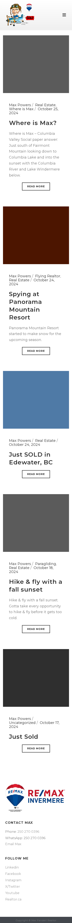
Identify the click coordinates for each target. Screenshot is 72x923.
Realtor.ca (13, 899)
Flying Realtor (47, 276)
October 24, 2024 (24, 444)
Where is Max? (33, 123)
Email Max (13, 844)
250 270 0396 (28, 832)
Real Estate (45, 105)
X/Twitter (12, 886)
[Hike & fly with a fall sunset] (36, 522)
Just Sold (23, 736)
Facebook (13, 874)
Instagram (13, 880)
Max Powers (20, 105)
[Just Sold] (36, 677)
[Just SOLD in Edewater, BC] (36, 399)
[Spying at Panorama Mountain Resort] (36, 235)
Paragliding (45, 564)
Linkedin (12, 867)
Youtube (12, 893)
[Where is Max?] (36, 64)
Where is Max (21, 109)
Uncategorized (22, 723)
